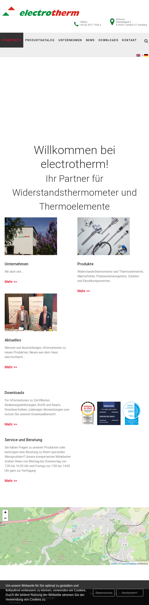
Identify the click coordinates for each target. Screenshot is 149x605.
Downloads (108, 40)
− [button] (5, 518)
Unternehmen (70, 40)
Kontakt (129, 40)
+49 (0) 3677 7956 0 (90, 25)
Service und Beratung (23, 439)
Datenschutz (104, 592)
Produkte (85, 264)
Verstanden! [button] (130, 592)
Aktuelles (13, 340)
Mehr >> (11, 282)
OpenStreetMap (128, 563)
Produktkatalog (40, 40)
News (90, 40)
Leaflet (114, 563)
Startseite (11, 40)
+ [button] (5, 512)
